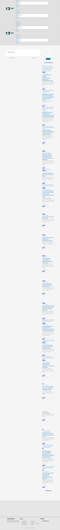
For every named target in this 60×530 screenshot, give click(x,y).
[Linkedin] (15, 521)
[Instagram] (13, 521)
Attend (43, 183)
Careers (17, 6)
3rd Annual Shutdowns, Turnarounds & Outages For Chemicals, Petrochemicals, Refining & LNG (48, 193)
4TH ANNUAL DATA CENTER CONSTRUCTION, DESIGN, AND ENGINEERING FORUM (47, 77)
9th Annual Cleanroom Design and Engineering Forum (48, 174)
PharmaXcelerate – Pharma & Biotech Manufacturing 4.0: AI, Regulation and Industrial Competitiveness (48, 454)
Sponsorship (18, 24)
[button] (31, 8)
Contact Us (18, 4)
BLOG (17, 5)
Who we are (18, 14)
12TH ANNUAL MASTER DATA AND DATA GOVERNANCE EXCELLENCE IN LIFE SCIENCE (47, 475)
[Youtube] (18, 521)
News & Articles (19, 15)
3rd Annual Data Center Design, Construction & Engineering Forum (47, 388)
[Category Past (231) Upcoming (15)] (48, 52)
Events (17, 9)
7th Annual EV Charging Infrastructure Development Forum (47, 239)
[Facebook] (8, 521)
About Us (17, 0)
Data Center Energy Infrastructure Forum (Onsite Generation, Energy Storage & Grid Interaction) (47, 156)
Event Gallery (18, 35)
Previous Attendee (12, 57)
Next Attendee (34, 57)
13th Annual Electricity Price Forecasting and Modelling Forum (47, 347)
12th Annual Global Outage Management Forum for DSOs (47, 285)
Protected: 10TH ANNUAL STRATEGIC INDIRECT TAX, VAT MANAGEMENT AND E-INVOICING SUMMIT (48, 96)
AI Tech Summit (46, 412)
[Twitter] (11, 521)
